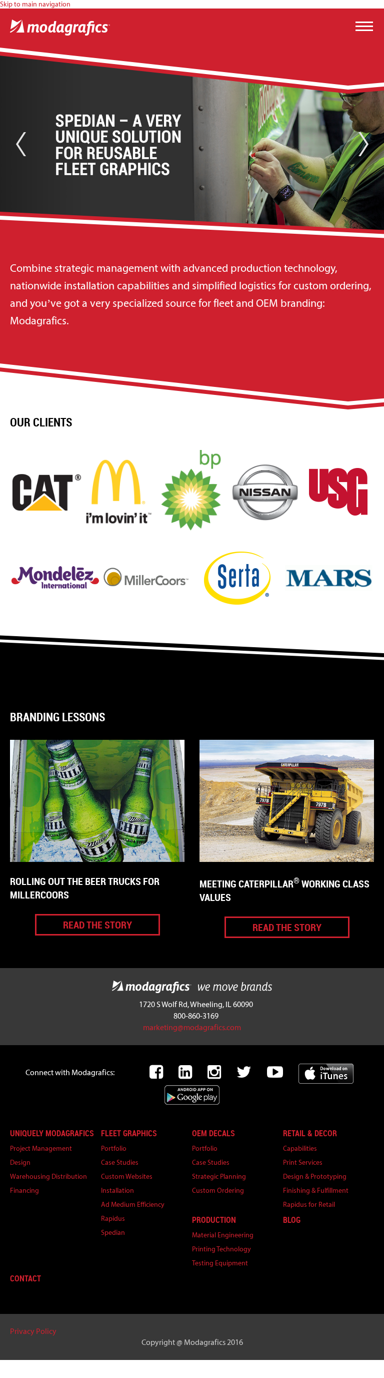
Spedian (113, 1232)
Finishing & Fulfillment (315, 1190)
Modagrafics (192, 987)
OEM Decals (213, 1133)
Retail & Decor (310, 1133)
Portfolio (113, 1148)
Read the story (97, 925)
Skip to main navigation (35, 4)
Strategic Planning (219, 1176)
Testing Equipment (220, 1263)
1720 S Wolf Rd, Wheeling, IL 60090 (196, 1004)
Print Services (302, 1162)
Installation (117, 1190)
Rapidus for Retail (309, 1204)
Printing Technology (221, 1249)
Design (20, 1162)
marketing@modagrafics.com (192, 1027)
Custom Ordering (218, 1190)
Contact (25, 1278)
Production (214, 1219)
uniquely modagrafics (52, 1133)
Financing (24, 1190)
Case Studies (119, 1162)
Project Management (41, 1148)
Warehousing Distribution (48, 1176)
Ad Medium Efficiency (132, 1204)
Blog (291, 1219)
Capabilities (300, 1148)
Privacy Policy (33, 1331)
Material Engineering (223, 1235)
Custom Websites (126, 1176)
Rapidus (113, 1218)
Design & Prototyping (314, 1176)
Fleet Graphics (129, 1133)
